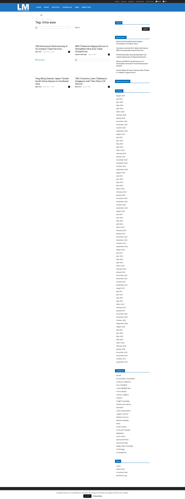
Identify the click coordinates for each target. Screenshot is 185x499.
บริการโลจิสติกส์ (121, 385)
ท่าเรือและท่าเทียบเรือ (123, 382)
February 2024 (121, 192)
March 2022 (120, 266)
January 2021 (120, 311)
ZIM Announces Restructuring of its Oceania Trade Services (51, 47)
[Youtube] (33, 1)
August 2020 (120, 327)
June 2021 (119, 295)
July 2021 (119, 291)
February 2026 (121, 115)
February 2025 (121, 153)
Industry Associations (123, 404)
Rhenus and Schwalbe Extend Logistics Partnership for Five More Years (129, 43)
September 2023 (122, 208)
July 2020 (119, 330)
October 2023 (121, 205)
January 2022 (120, 272)
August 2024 (120, 173)
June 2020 (119, 333)
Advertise (131, 1)
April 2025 (119, 147)
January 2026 (120, 118)
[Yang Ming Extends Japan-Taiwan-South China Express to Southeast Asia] (52, 67)
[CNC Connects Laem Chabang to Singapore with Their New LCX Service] (92, 67)
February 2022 (121, 269)
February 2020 (121, 346)
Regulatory (120, 433)
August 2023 (120, 211)
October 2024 (121, 166)
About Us (123, 1)
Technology (120, 449)
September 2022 (122, 246)
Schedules (67, 7)
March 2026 (120, 112)
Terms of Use (150, 1)
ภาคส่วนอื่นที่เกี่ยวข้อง (123, 388)
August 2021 (120, 288)
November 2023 (122, 202)
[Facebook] (19, 1)
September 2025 (122, 131)
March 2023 (120, 227)
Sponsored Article (122, 440)
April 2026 (119, 108)
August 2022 (120, 250)
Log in (118, 466)
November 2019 (122, 356)
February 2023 (121, 230)
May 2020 (119, 336)
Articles (55, 7)
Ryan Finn (38, 52)
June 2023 (119, 218)
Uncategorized (121, 452)
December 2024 (121, 160)
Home (38, 7)
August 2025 (120, 134)
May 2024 (119, 182)
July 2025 (119, 137)
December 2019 (121, 352)
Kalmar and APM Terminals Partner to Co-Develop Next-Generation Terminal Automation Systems (132, 64)
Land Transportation (123, 411)
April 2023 (119, 224)
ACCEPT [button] (87, 496)
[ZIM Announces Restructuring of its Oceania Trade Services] (52, 35)
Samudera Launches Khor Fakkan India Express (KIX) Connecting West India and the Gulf (132, 49)
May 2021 (119, 298)
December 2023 (121, 198)
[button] (164, 7)
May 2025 (119, 144)
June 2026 (119, 102)
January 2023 (120, 234)
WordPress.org (121, 476)
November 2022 (122, 240)
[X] (29, 1)
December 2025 (121, 121)
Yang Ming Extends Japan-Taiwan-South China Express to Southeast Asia (52, 81)
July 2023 (119, 214)
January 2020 (120, 349)
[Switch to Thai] (165, 2)
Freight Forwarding (122, 401)
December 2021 (121, 275)
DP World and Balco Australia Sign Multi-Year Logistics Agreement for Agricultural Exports (131, 56)
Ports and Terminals (123, 430)
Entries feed (120, 469)
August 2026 (120, 96)
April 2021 (119, 301)
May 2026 (119, 105)
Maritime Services (122, 417)
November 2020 (122, 317)
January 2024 (120, 195)
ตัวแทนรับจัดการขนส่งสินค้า (125, 379)
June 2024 (119, 179)
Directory (86, 7)
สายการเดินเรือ (121, 391)
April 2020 (119, 339)
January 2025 (120, 157)
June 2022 (119, 256)
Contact (117, 1)
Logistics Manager (81, 54)
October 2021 (121, 282)
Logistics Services (122, 414)
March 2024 (120, 189)
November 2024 (122, 163)
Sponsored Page (122, 443)
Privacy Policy (140, 1)
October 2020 (121, 320)
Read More (98, 496)
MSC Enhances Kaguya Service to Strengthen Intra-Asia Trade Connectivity (91, 49)
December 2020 (121, 314)
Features (119, 398)
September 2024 (122, 169)
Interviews (119, 407)
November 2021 (122, 279)
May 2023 (119, 221)
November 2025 (122, 125)
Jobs (77, 7)
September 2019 (122, 362)
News (46, 7)
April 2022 (119, 262)
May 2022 (119, 259)
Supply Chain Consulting (124, 446)
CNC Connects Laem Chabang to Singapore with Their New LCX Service (91, 81)
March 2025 (120, 150)
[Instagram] (22, 1)
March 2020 (120, 343)
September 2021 (122, 285)
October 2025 (121, 128)
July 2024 (119, 176)
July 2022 (119, 253)
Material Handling (122, 420)
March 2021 (120, 304)
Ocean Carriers (121, 427)
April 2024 (119, 185)
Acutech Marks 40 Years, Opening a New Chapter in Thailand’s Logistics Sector (132, 71)
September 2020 (122, 323)
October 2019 (121, 359)
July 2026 (119, 99)
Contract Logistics (122, 395)
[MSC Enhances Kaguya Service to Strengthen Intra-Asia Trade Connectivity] (92, 35)
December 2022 (121, 237)
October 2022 (121, 243)
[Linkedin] (26, 1)
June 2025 (119, 141)
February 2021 (121, 307)
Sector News (120, 436)
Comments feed (122, 472)
